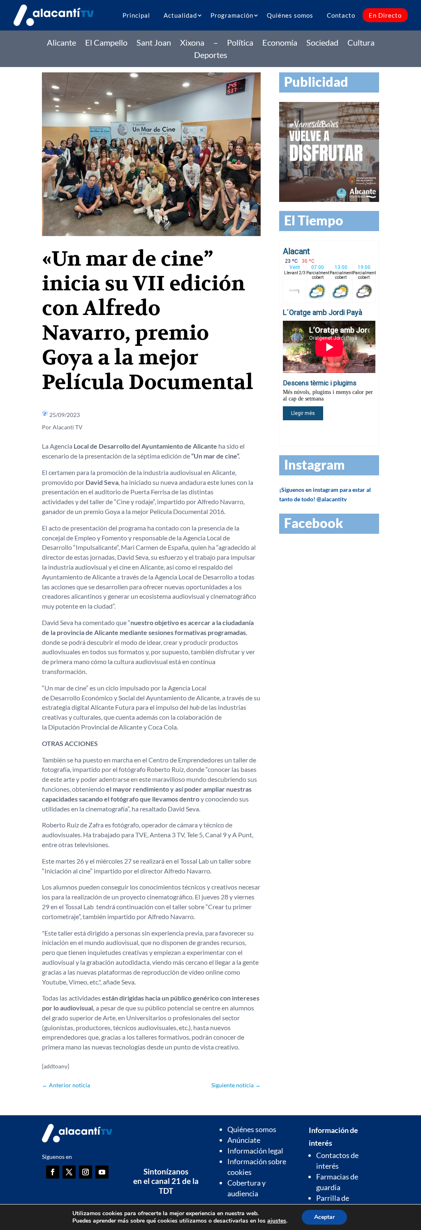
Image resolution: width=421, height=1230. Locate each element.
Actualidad (180, 15)
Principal (136, 15)
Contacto (341, 15)
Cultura (361, 43)
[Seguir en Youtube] (102, 1172)
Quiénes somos (290, 15)
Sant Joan (153, 43)
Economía (279, 43)
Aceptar (324, 1217)
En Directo (385, 15)
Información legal (255, 1150)
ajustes (276, 1221)
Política (240, 43)
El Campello (106, 43)
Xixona (192, 43)
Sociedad (322, 43)
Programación (231, 15)
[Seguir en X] (69, 1172)
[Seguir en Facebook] (52, 1172)
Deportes (210, 56)
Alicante (61, 43)
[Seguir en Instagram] (85, 1172)
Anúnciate (243, 1139)
